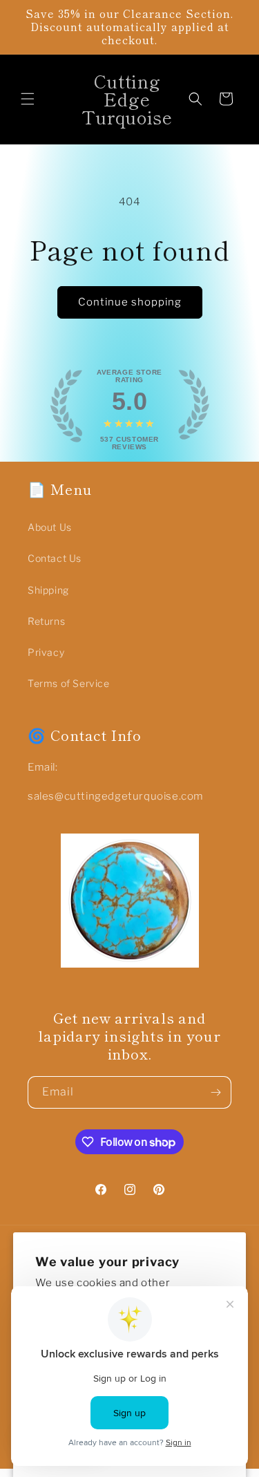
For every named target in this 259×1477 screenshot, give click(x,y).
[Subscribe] (215, 1092)
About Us (50, 527)
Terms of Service (69, 683)
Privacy (46, 652)
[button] (27, 99)
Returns (46, 621)
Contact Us (54, 558)
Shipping (48, 590)
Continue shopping (130, 302)
